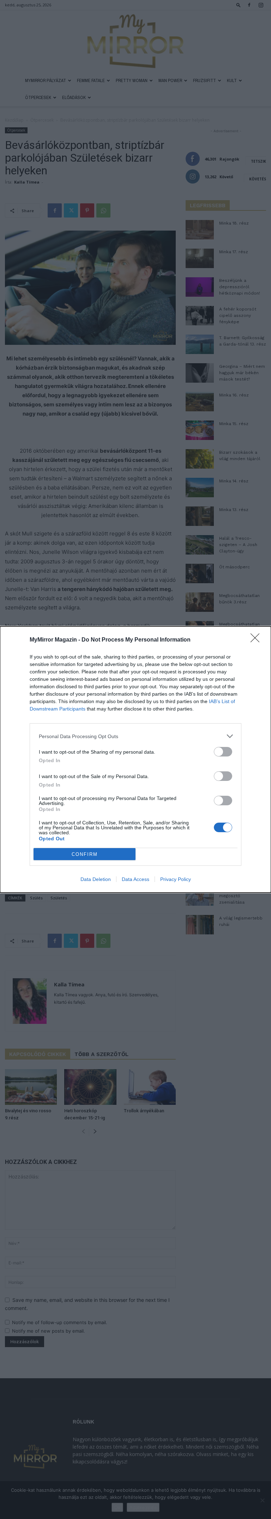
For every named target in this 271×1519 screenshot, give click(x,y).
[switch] (223, 751)
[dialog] (135, 759)
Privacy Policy (175, 879)
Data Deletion (95, 879)
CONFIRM (85, 854)
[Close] (257, 640)
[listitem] (135, 736)
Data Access (135, 879)
